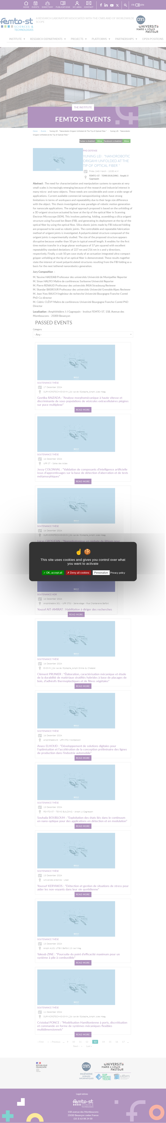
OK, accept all (54, 572)
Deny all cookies (79, 572)
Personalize (101, 572)
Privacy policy (117, 572)
